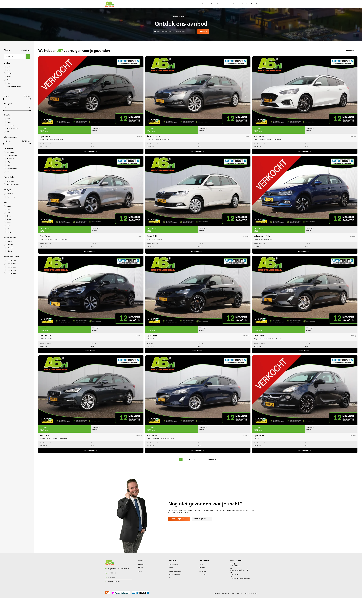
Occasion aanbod (208, 4)
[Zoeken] (28, 56)
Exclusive (140, 568)
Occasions (185, 16)
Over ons (235, 4)
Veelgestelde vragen (175, 571)
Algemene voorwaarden (221, 593)
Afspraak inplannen (178, 519)
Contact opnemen (201, 519)
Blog (170, 578)
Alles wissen (25, 50)
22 (203, 459)
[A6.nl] (109, 4)
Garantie (245, 4)
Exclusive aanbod (223, 4)
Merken (140, 571)
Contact (254, 4)
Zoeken (202, 31)
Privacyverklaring (236, 593)
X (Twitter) (202, 574)
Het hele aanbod (174, 564)
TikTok (201, 564)
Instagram (202, 571)
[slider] (3, 99)
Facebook (202, 568)
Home (175, 16)
